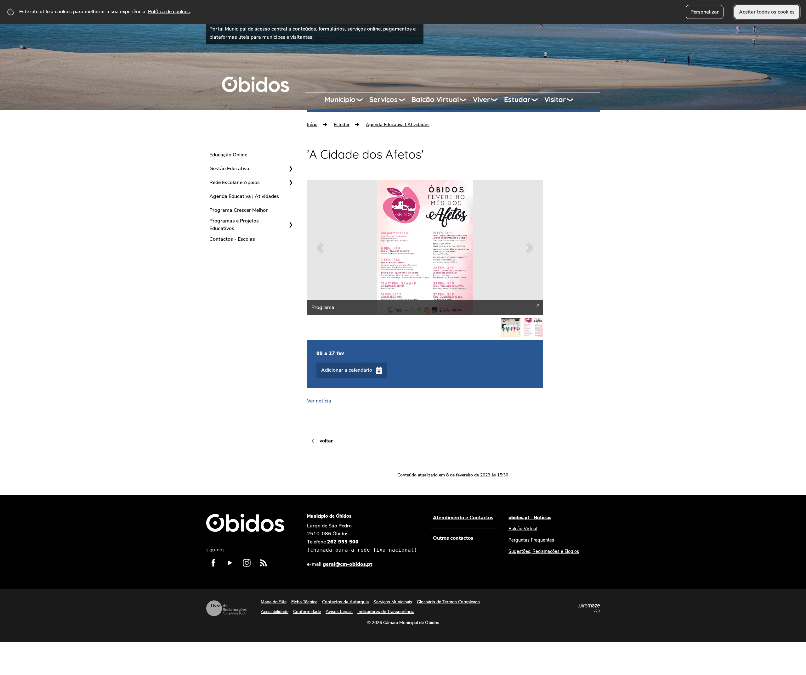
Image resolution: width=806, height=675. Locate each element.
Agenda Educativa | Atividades (244, 196)
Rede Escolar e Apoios (234, 182)
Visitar (555, 99)
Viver (481, 99)
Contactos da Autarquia (345, 602)
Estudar (517, 99)
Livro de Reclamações (226, 608)
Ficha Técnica (304, 602)
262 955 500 (362, 545)
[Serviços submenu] (405, 100)
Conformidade (307, 612)
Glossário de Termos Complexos (448, 602)
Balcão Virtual (435, 99)
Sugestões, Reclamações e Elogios (543, 551)
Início (312, 124)
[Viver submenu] (497, 100)
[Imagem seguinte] (530, 248)
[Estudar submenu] (537, 100)
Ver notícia (319, 400)
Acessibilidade (274, 612)
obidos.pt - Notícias (529, 518)
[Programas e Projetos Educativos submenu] (291, 224)
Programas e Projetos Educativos (234, 224)
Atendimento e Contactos (463, 517)
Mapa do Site (274, 602)
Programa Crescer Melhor (238, 210)
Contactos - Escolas (232, 239)
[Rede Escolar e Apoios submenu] (291, 182)
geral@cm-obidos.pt (347, 564)
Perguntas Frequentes (531, 540)
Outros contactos (453, 538)
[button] (510, 327)
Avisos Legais (339, 612)
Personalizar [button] (704, 11)
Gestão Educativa (229, 168)
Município (340, 99)
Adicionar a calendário (346, 370)
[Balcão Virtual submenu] (466, 100)
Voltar (326, 440)
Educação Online (228, 154)
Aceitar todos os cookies (767, 11)
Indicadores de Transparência (385, 612)
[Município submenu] (362, 100)
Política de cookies (169, 11)
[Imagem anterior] (320, 248)
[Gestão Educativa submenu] (291, 169)
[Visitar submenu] (573, 100)
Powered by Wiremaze (589, 608)
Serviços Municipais (392, 602)
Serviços (383, 99)
